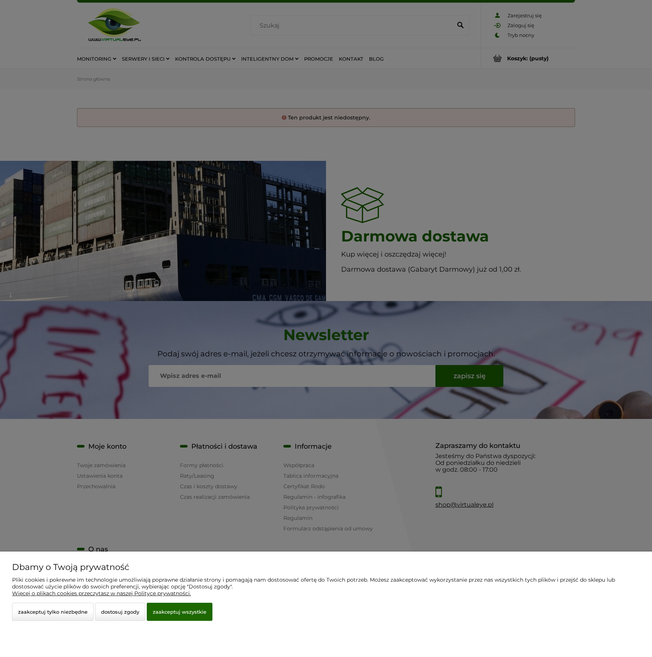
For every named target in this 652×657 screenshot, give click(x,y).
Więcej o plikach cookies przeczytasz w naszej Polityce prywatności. (101, 593)
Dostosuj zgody (120, 612)
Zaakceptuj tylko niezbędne (53, 612)
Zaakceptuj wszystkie (179, 612)
